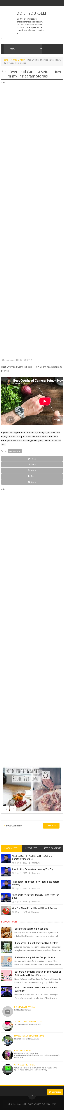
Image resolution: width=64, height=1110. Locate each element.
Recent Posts (32, 848)
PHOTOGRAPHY (18, 60)
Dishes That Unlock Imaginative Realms (36, 943)
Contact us (56, 1092)
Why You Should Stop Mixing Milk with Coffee (34, 908)
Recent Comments (52, 848)
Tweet (33, 459)
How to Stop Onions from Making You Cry (32, 869)
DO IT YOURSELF (31, 13)
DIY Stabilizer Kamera (24, 1007)
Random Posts (11, 848)
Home (5, 60)
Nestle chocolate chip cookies (31, 928)
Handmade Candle (22, 1050)
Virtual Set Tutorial (24, 1065)
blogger (51, 826)
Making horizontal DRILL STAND (29, 1036)
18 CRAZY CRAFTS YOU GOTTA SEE (29, 1021)
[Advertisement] (32, 221)
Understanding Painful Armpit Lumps (34, 957)
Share (33, 464)
